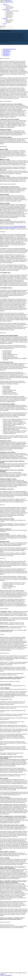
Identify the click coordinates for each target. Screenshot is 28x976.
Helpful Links (9, 21)
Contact (4, 23)
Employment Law (10, 13)
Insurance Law (9, 14)
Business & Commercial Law (12, 10)
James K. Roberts (10, 7)
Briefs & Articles (9, 19)
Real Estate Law (9, 16)
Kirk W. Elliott (9, 8)
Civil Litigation (9, 12)
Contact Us (5, 970)
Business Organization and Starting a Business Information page (13, 227)
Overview (8, 5)
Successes (8, 22)
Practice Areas (6, 9)
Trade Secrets (9, 17)
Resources (5, 18)
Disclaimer (2, 974)
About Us (5, 4)
